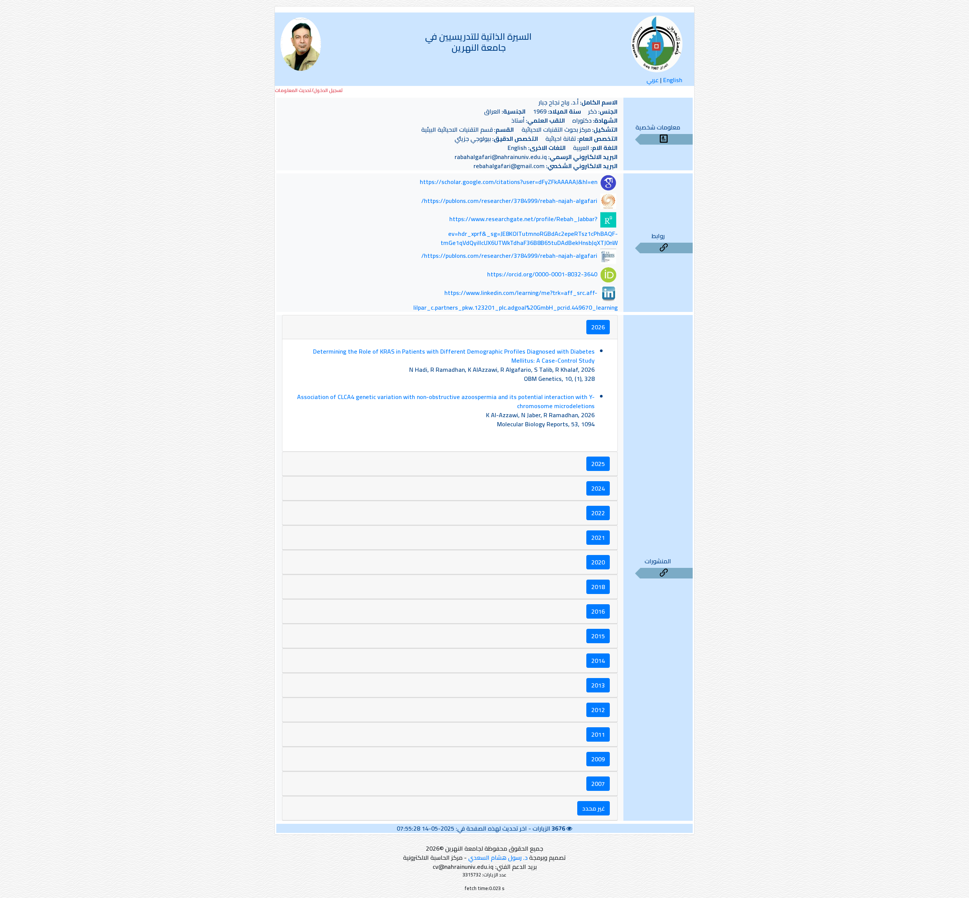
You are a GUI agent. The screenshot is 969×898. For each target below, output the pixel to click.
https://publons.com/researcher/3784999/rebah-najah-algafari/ (509, 200)
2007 (598, 783)
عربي (653, 79)
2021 (598, 537)
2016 (598, 611)
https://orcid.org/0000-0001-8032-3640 (542, 274)
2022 (598, 513)
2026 (598, 327)
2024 (598, 488)
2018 (598, 586)
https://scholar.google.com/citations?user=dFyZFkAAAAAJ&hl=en (508, 182)
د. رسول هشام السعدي (498, 857)
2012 (598, 710)
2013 (598, 685)
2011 (598, 734)
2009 (598, 759)
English (672, 79)
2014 (598, 660)
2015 (598, 636)
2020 (598, 562)
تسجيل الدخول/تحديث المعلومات (309, 90)
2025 (598, 463)
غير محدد (593, 808)
